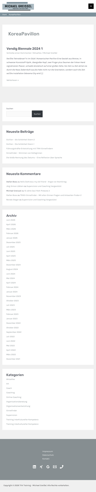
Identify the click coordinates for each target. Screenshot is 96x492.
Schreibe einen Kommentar (19, 53)
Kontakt (45, 459)
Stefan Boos (11, 195)
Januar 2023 (11, 318)
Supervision (11, 415)
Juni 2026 (10, 220)
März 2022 (11, 354)
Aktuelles (37, 53)
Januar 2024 (11, 292)
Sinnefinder (11, 410)
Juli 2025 (10, 247)
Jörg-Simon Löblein (15, 186)
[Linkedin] (34, 466)
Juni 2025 (10, 251)
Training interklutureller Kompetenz (22, 419)
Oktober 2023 (12, 300)
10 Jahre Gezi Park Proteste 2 (37, 191)
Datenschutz (48, 455)
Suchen (9, 108)
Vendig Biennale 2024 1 (25, 49)
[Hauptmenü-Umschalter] (91, 6)
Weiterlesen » (13, 79)
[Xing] (41, 466)
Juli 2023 (10, 305)
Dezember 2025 (13, 242)
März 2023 (11, 309)
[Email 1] (54, 466)
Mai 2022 (10, 345)
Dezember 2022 (13, 323)
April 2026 (11, 224)
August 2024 (12, 269)
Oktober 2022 (12, 327)
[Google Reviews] (48, 466)
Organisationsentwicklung (18, 406)
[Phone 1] (61, 466)
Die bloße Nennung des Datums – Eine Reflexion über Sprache (34, 157)
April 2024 (11, 282)
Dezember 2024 (13, 265)
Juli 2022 (10, 336)
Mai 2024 (10, 278)
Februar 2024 (12, 287)
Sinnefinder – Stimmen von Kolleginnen (24, 153)
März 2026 (11, 229)
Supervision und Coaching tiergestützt (44, 186)
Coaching (10, 392)
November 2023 (13, 296)
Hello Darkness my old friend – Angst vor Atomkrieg (43, 181)
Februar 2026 (12, 233)
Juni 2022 (10, 341)
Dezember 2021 (13, 359)
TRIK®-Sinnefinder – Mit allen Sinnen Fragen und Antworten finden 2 (50, 195)
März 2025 (11, 260)
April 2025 (11, 256)
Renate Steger (12, 199)
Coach (9, 388)
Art (7, 383)
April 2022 (11, 350)
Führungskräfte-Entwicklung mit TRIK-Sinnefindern (29, 148)
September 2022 (13, 332)
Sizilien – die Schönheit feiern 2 (20, 139)
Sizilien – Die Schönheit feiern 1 (20, 144)
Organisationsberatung (16, 401)
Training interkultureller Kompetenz (22, 424)
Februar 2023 (12, 314)
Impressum (47, 451)
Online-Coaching (13, 397)
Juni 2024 (10, 274)
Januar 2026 (11, 238)
